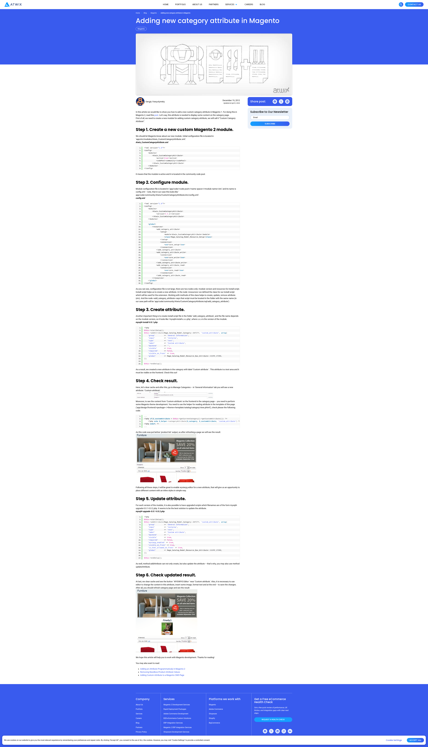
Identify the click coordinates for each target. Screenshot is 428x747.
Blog (262, 4)
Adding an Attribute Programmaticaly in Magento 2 (162, 669)
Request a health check (273, 719)
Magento (154, 13)
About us (197, 4)
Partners (214, 4)
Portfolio (180, 4)
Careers (249, 4)
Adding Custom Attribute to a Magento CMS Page (162, 675)
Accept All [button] (415, 740)
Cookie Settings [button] (394, 740)
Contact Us (414, 4)
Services (229, 4)
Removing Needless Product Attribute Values (160, 672)
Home (166, 4)
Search (401, 4)
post (156, 115)
